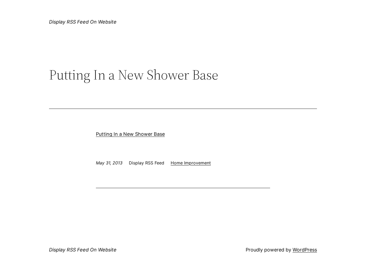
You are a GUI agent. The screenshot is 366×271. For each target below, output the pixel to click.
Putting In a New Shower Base (130, 134)
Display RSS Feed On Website (83, 22)
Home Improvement (191, 162)
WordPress (305, 250)
